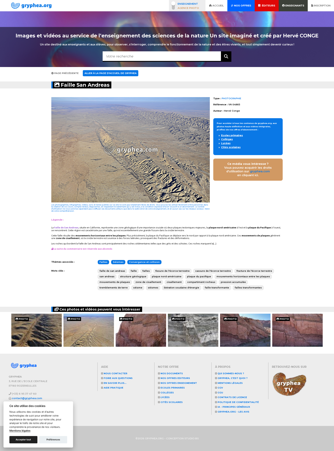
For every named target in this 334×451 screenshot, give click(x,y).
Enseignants (294, 5)
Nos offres (242, 5)
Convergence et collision (144, 262)
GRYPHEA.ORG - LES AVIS (233, 411)
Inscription (322, 5)
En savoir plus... (114, 383)
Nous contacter (115, 373)
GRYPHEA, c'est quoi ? (232, 378)
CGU (220, 392)
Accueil (218, 5)
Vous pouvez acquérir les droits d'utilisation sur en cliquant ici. (248, 169)
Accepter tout (23, 439)
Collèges (227, 139)
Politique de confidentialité (238, 402)
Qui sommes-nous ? (230, 373)
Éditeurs (267, 5)
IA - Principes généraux (233, 407)
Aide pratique (113, 387)
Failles (103, 262)
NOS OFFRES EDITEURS (175, 378)
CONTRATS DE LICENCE (232, 397)
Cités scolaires (231, 147)
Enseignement (188, 4)
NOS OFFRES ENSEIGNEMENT (178, 383)
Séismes (118, 262)
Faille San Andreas (84, 85)
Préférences (53, 439)
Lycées (225, 143)
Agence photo (188, 8)
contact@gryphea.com (27, 398)
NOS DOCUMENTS (171, 373)
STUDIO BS (191, 438)
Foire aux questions (118, 378)
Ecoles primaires (232, 135)
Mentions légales (230, 383)
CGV (220, 387)
